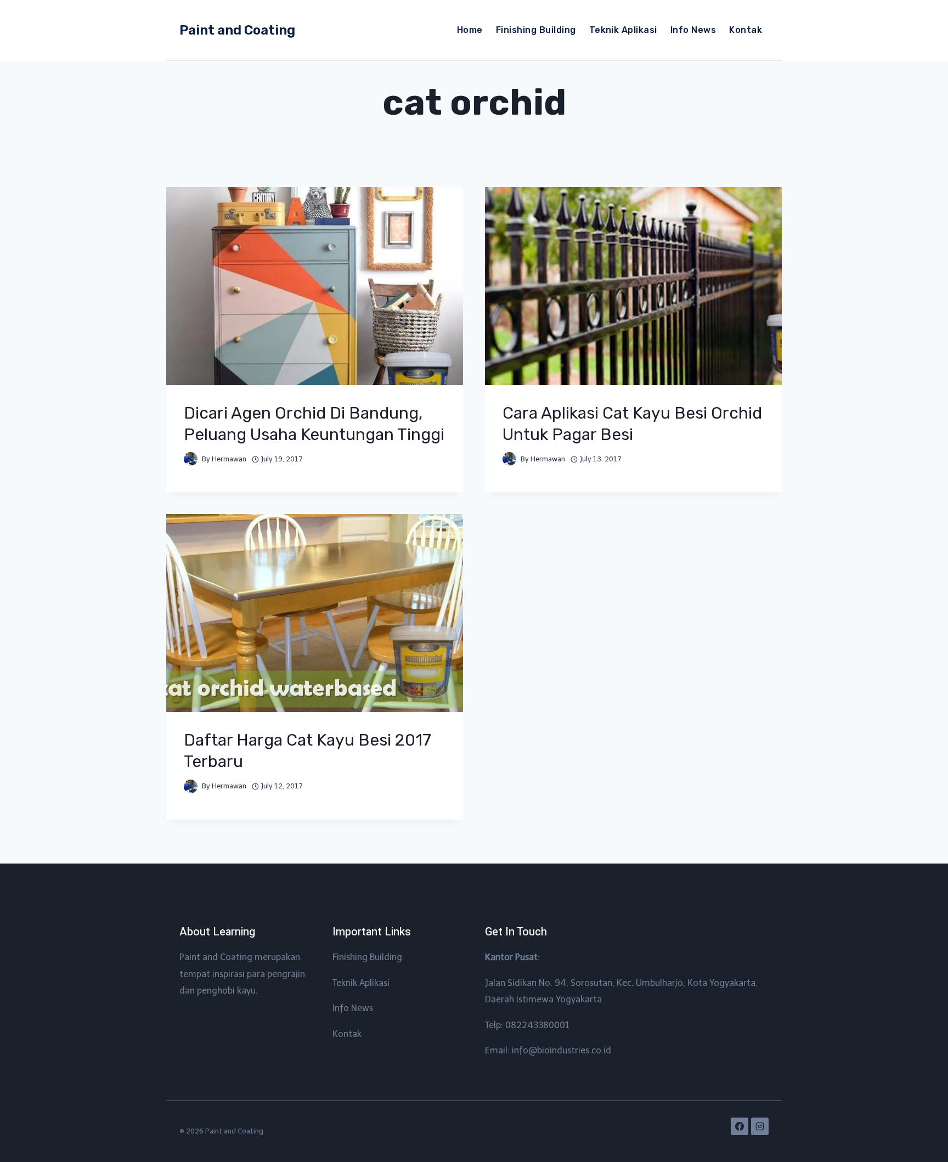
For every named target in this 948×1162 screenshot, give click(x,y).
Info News (693, 30)
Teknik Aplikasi (623, 30)
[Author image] (191, 459)
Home (470, 30)
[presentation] (314, 286)
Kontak (745, 30)
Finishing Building (536, 30)
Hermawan (229, 459)
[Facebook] (739, 1126)
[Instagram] (760, 1126)
